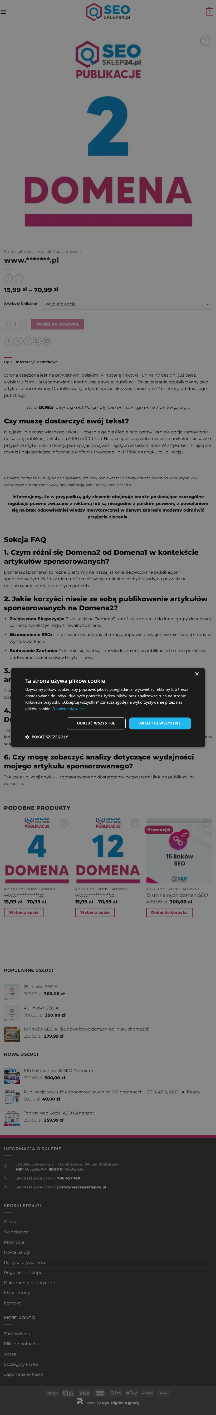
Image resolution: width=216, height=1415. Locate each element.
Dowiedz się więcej (69, 709)
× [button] (197, 674)
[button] (46, 736)
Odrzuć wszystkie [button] (96, 723)
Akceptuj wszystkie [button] (160, 723)
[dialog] (108, 707)
